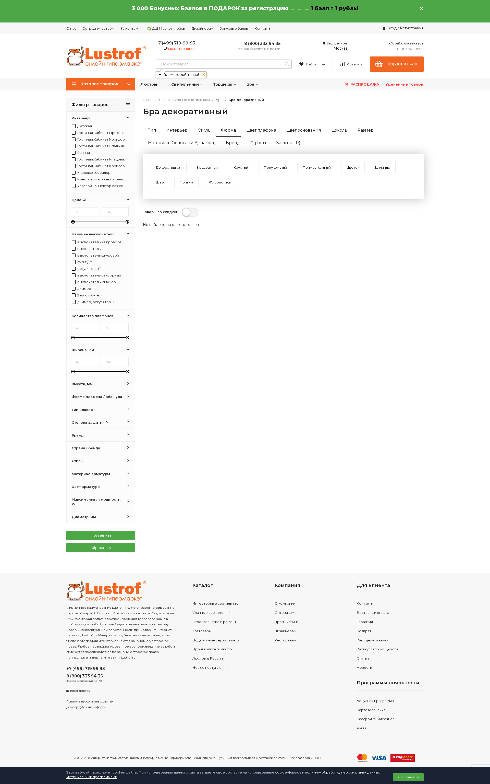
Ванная (83, 153)
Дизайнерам (202, 28)
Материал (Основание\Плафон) (182, 142)
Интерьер (177, 130)
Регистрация (412, 28)
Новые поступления (210, 667)
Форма (228, 130)
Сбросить (99, 548)
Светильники (185, 84)
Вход (392, 28)
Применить (101, 535)
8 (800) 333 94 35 (262, 43)
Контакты (263, 28)
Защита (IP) (288, 142)
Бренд (233, 142)
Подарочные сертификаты (215, 640)
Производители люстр (212, 649)
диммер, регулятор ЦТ (96, 302)
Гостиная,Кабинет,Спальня (100, 146)
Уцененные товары (405, 84)
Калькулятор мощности (377, 649)
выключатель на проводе (99, 242)
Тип (152, 130)
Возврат (364, 631)
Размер (366, 130)
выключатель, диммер (96, 282)
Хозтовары (202, 631)
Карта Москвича (371, 710)
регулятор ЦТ (89, 269)
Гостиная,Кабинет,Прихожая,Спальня (102, 133)
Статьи (363, 658)
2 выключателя (90, 295)
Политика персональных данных (89, 701)
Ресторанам (285, 640)
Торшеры (223, 84)
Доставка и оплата (373, 612)
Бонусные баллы (234, 28)
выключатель (89, 249)
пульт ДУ (84, 262)
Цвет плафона (261, 130)
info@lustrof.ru (80, 691)
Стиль (204, 130)
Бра (251, 84)
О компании (285, 603)
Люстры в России (207, 658)
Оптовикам (284, 612)
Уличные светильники (211, 612)
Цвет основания (303, 130)
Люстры (149, 84)
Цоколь (339, 130)
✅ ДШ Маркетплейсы (166, 28)
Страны (258, 142)
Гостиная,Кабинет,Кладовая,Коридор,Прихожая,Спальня (102, 159)
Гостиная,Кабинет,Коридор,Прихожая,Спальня (102, 139)
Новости (364, 667)
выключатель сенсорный (99, 275)
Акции (362, 728)
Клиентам (129, 28)
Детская (84, 126)
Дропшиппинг (286, 622)
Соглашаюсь (408, 777)
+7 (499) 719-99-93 (175, 43)
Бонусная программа (375, 701)
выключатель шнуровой (98, 255)
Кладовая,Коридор (94, 173)
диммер (84, 289)
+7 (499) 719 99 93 (85, 668)
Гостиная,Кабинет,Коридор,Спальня (102, 166)
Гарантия (365, 622)
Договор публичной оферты (86, 707)
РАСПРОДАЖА (364, 84)
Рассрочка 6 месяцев (376, 719)
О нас (71, 28)
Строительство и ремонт (214, 622)
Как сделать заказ (372, 640)
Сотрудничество (97, 28)
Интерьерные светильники (186, 99)
